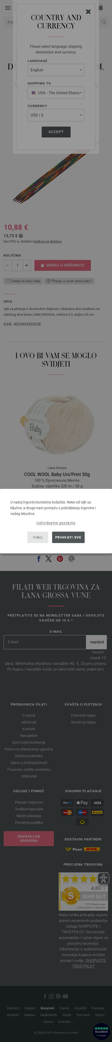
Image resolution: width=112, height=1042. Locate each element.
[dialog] (56, 521)
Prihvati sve (68, 537)
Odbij (37, 537)
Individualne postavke (56, 523)
